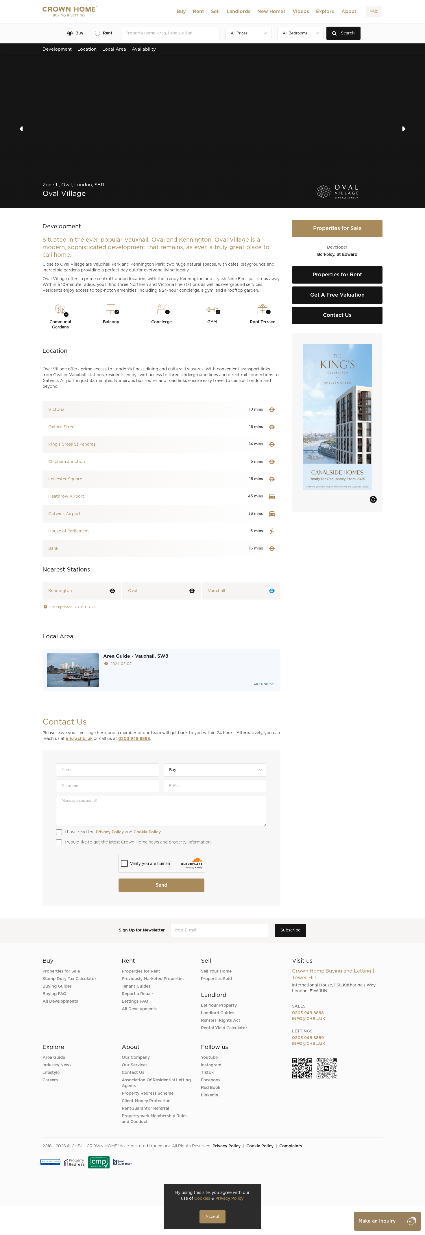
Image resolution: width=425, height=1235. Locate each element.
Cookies (202, 1199)
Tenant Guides (136, 986)
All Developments (60, 1001)
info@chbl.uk (79, 739)
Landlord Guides (217, 1013)
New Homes (271, 11)
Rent (198, 11)
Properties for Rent (141, 971)
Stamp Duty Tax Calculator (69, 979)
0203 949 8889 (308, 1038)
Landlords (238, 11)
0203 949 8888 (134, 739)
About (348, 11)
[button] (181, 11)
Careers (50, 1080)
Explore (325, 11)
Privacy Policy (110, 832)
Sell (215, 11)
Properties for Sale (61, 971)
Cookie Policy (147, 832)
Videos (301, 11)
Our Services (134, 1065)
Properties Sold (216, 979)
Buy (181, 11)
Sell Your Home (216, 971)
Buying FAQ (54, 994)
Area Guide (264, 684)
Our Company (136, 1058)
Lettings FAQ (135, 1001)
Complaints (290, 1146)
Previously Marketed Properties (153, 979)
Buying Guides (57, 986)
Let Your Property (219, 1006)
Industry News (56, 1065)
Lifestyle (51, 1073)
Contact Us (133, 1073)
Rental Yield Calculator (224, 1028)
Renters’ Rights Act (220, 1021)
